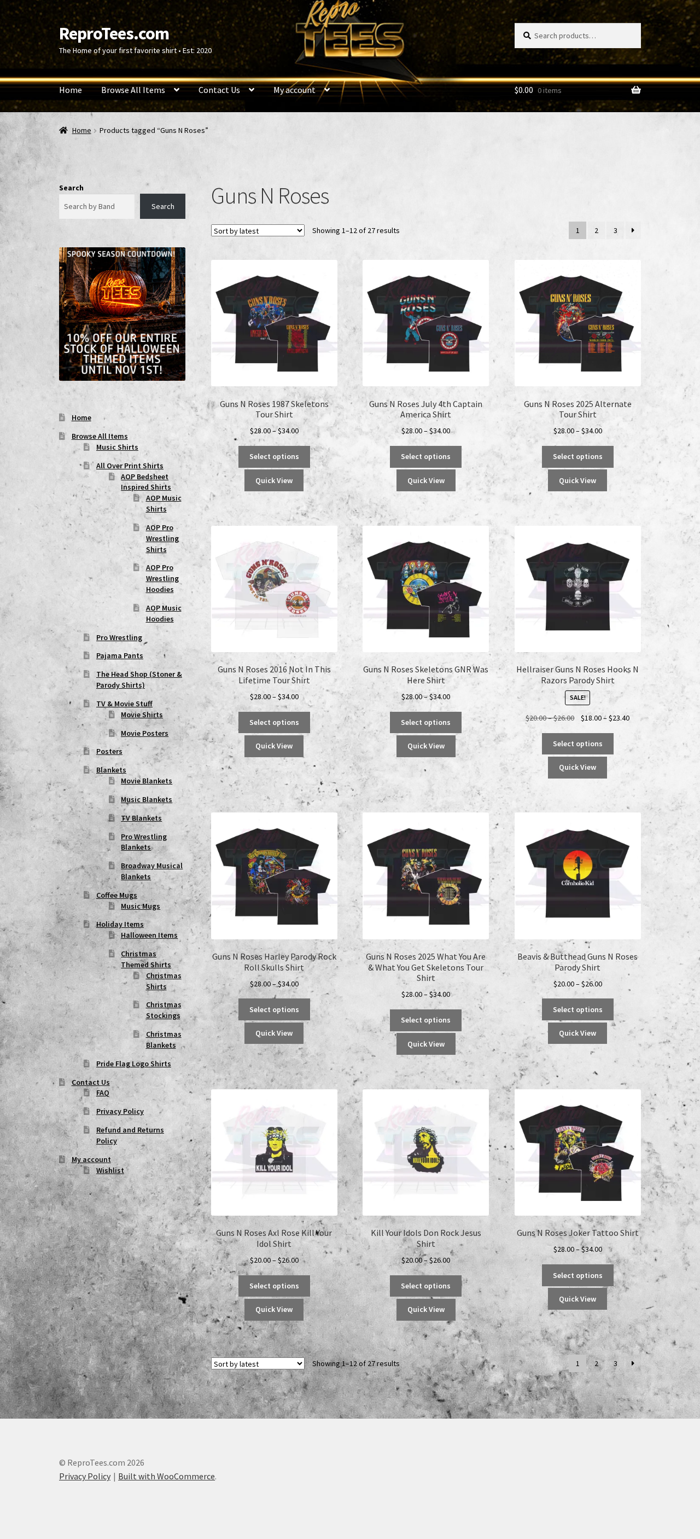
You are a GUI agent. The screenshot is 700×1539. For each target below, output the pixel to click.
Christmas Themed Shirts (146, 959)
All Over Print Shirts (130, 466)
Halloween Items (149, 935)
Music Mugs (140, 906)
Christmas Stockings (164, 1010)
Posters (109, 751)
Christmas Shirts (164, 981)
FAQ (102, 1092)
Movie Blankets (146, 781)
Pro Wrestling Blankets (144, 842)
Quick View (274, 480)
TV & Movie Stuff (124, 703)
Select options (274, 456)
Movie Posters (144, 733)
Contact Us (219, 89)
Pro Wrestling (119, 637)
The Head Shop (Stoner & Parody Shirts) (139, 679)
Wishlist (110, 1170)
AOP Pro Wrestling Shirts (162, 538)
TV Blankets (141, 818)
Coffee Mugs (116, 895)
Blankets (111, 770)
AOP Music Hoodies (164, 613)
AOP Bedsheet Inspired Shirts (146, 482)
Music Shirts (117, 447)
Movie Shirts (142, 714)
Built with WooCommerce (166, 1476)
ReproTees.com (114, 33)
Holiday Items (120, 924)
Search (71, 188)
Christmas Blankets (164, 1039)
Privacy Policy (120, 1111)
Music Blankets (146, 799)
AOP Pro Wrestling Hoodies (162, 578)
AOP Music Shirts (164, 503)
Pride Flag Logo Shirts (133, 1063)
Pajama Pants (119, 655)
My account (294, 89)
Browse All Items (133, 89)
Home (70, 89)
